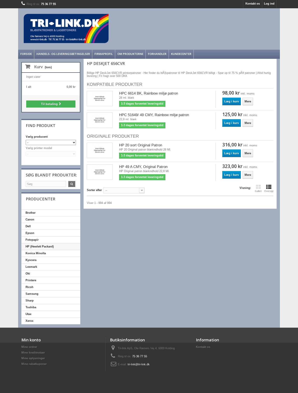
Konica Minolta (36, 253)
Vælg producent (37, 136)
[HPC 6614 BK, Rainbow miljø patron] (99, 98)
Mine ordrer (29, 347)
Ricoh (29, 287)
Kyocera (31, 260)
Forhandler (157, 54)
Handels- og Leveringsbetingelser (63, 54)
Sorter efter (94, 190)
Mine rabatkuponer (34, 364)
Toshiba (31, 307)
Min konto (31, 339)
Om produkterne (130, 54)
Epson (30, 233)
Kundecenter (181, 54)
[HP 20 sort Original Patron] (99, 150)
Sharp (30, 300)
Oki (28, 273)
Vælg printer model (39, 148)
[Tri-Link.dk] (116, 28)
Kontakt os (252, 3)
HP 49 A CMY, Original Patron (143, 167)
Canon (30, 219)
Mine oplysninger (33, 358)
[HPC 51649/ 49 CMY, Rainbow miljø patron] (99, 120)
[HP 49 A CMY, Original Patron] (99, 172)
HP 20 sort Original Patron (140, 145)
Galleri (258, 191)
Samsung (32, 293)
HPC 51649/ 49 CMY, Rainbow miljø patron (154, 115)
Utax (28, 314)
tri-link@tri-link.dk (139, 364)
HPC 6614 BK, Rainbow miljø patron (148, 93)
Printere (31, 280)
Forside (26, 54)
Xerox (29, 320)
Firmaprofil (103, 54)
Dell (28, 226)
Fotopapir (32, 239)
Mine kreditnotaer (33, 352)
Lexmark (31, 266)
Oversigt (268, 191)
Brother (31, 212)
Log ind (269, 3)
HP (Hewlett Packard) (40, 246)
